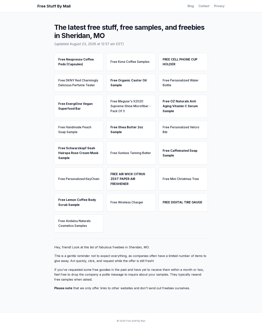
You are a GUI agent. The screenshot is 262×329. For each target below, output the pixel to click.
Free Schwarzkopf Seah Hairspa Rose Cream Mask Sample (78, 153)
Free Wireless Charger (126, 202)
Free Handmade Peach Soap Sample (74, 129)
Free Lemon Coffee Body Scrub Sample (77, 202)
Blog (191, 6)
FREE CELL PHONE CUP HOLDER (180, 61)
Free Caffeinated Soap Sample (180, 153)
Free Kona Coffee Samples (129, 62)
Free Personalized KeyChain (78, 179)
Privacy (219, 6)
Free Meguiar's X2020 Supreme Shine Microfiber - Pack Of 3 (130, 106)
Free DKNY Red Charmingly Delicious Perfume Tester (78, 82)
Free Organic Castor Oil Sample (128, 82)
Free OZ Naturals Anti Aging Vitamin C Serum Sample (180, 106)
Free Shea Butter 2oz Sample (126, 129)
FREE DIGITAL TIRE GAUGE (182, 202)
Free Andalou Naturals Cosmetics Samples (74, 223)
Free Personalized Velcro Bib (181, 129)
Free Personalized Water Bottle (181, 82)
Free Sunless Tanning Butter (130, 153)
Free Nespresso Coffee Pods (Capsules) (76, 61)
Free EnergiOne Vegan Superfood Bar (75, 106)
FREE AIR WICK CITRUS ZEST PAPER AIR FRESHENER (127, 179)
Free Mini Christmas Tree (181, 179)
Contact (204, 6)
